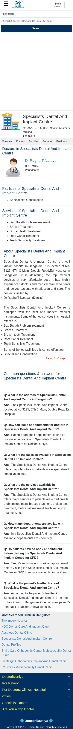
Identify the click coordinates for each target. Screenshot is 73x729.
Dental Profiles (11, 644)
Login (58, 5)
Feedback (61, 141)
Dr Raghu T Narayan (42, 161)
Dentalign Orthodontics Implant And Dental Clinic (33, 661)
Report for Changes (56, 358)
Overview (7, 141)
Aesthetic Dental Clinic (16, 632)
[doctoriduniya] (18, 7)
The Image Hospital (14, 620)
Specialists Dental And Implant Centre (26, 638)
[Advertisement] (36, 71)
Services (47, 141)
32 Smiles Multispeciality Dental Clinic (26, 667)
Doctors (20, 141)
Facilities (34, 141)
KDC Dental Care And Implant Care (25, 626)
